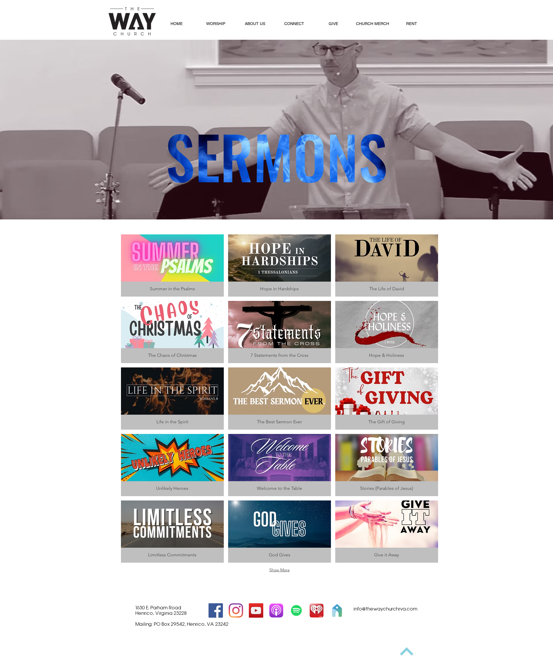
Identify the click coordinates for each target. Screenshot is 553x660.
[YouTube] (256, 610)
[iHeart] (316, 610)
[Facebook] (216, 610)
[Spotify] (296, 610)
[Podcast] (276, 610)
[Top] (406, 651)
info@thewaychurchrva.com (385, 609)
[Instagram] (236, 610)
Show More (279, 569)
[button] (215, 23)
